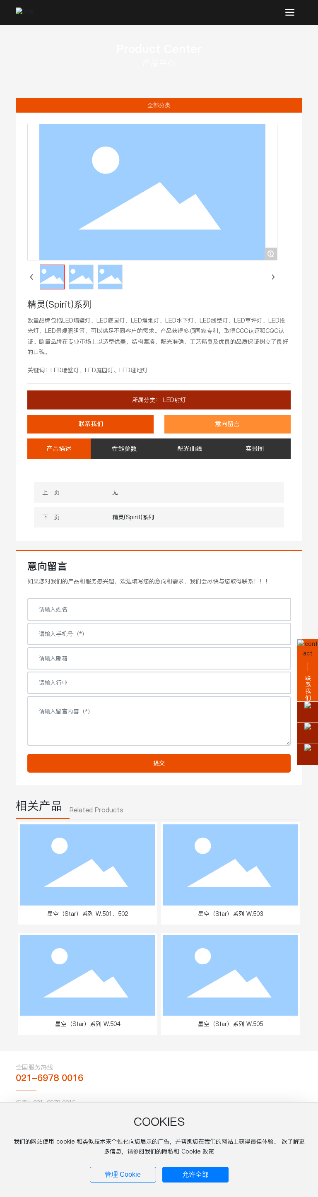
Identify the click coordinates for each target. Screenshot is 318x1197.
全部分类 (159, 105)
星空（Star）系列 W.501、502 (87, 914)
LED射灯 (173, 400)
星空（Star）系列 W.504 (87, 1024)
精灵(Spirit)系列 (133, 517)
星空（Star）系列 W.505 (230, 1024)
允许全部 (195, 1174)
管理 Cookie (123, 1174)
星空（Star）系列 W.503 (230, 914)
